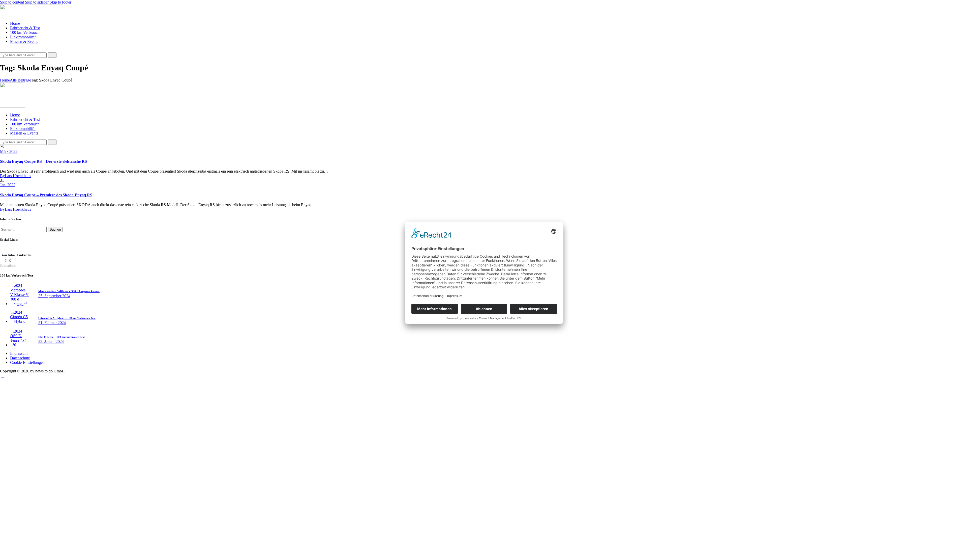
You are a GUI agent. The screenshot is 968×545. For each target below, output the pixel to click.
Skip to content (12, 2)
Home (5, 80)
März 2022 (8, 151)
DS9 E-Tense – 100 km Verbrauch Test (61, 336)
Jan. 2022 (7, 185)
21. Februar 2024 (52, 322)
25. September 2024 (54, 296)
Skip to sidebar (37, 2)
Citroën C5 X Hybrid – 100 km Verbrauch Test (67, 317)
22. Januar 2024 (51, 341)
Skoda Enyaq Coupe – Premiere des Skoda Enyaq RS (46, 195)
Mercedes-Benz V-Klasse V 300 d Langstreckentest (69, 291)
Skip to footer (60, 2)
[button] (3, 50)
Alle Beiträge (20, 80)
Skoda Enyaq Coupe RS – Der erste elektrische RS (43, 161)
